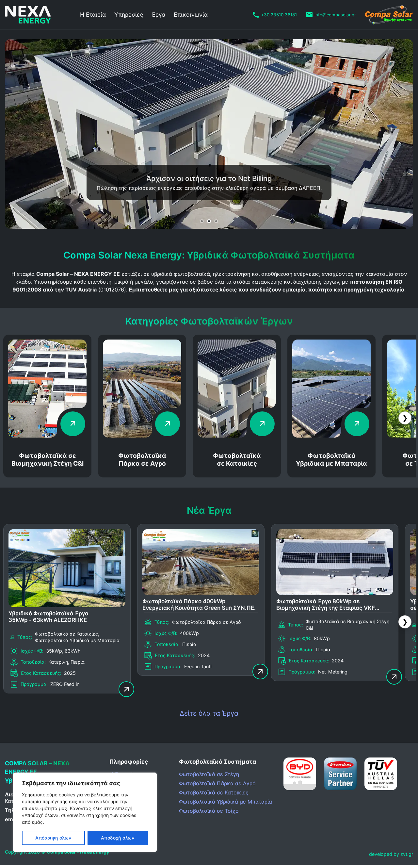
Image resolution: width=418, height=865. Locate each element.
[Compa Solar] (388, 15)
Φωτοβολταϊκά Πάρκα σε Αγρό (142, 459)
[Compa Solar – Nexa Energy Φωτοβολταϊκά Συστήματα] (37, 15)
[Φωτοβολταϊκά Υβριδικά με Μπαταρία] (331, 435)
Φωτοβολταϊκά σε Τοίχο (209, 810)
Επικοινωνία (191, 14)
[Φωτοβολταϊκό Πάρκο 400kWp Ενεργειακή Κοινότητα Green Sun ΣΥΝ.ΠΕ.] (200, 593)
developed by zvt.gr (391, 854)
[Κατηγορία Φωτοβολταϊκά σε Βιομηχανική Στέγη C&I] (47, 435)
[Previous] (21, 134)
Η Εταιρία (93, 14)
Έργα (158, 14)
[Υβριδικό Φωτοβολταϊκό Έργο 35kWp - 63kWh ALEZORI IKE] (66, 605)
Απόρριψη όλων (53, 837)
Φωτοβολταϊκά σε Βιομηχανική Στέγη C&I (47, 459)
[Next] (397, 134)
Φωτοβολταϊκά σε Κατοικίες (237, 459)
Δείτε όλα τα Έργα (209, 713)
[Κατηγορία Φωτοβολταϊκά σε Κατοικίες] (237, 435)
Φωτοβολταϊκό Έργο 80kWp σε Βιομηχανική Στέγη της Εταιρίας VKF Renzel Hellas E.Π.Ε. (325, 605)
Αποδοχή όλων (118, 837)
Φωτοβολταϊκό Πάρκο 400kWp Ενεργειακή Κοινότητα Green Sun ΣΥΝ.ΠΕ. (199, 604)
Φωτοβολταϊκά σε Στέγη (209, 774)
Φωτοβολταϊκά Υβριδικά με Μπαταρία (331, 459)
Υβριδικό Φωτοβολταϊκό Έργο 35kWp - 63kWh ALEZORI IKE (48, 616)
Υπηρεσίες (128, 14)
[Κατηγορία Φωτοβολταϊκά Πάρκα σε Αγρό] (142, 435)
